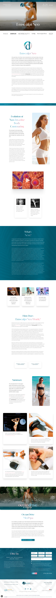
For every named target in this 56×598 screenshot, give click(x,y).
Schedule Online (7, 4)
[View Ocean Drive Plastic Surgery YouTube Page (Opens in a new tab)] (46, 4)
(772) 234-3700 (40, 568)
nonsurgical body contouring (10, 435)
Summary (37, 104)
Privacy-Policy (36, 571)
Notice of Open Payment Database (34, 595)
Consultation (49, 104)
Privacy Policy (21, 595)
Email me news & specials (36, 561)
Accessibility (26, 595)
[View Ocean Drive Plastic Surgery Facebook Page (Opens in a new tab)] (45, 4)
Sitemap (17, 595)
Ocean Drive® (18, 325)
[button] (2, 596)
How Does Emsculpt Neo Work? (22, 104)
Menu (52, 5)
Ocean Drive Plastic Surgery (16, 74)
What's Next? (6, 104)
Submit (33, 573)
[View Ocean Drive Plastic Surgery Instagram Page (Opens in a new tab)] (43, 4)
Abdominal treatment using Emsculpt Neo (38, 438)
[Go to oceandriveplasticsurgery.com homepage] (28, 5)
